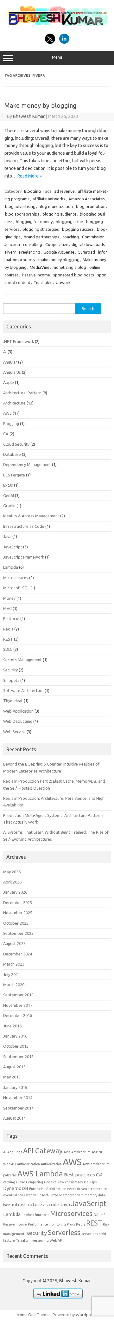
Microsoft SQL (16, 588)
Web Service (14, 731)
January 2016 (15, 1036)
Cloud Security (16, 444)
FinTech (43, 1195)
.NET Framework (18, 341)
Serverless (64, 1232)
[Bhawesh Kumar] (57, 26)
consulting (32, 244)
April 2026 (12, 882)
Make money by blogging (40, 105)
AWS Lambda (40, 1173)
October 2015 (15, 1046)
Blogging (32, 191)
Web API (56, 1240)
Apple (8, 382)
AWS (7, 413)
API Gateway (43, 1151)
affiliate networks (49, 199)
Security (10, 670)
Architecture (14, 403)
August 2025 (14, 943)
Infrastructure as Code (23, 526)
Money (9, 598)
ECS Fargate (14, 475)
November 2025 (17, 912)
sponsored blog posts (73, 275)
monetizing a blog (69, 267)
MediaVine (39, 267)
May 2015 (12, 1077)
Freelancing (29, 252)
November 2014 (17, 1097)
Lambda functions (35, 1215)
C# (6, 433)
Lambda (10, 567)
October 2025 (15, 923)
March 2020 (13, 984)
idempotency (69, 1195)
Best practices (79, 1174)
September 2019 (18, 995)
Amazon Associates (86, 199)
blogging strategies (40, 229)
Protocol (11, 618)
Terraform (23, 1240)
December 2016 (17, 1015)
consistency (74, 1182)
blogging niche (69, 221)
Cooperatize (56, 244)
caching (9, 1182)
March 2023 (13, 964)
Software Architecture (23, 690)
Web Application (18, 711)
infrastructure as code (35, 1204)
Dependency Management (27, 464)
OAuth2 (99, 1215)
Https (54, 1195)
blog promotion (90, 206)
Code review (54, 1182)
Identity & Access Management (31, 516)
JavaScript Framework (23, 557)
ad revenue (64, 191)
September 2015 (18, 1056)
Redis (8, 629)
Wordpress (86, 1314)
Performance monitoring (47, 1224)
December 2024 (17, 954)
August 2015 (14, 1066)
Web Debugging (17, 721)
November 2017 (17, 1005)
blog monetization (56, 206)
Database (12, 454)
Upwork (63, 282)
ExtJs (8, 485)
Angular (10, 362)
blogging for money (34, 221)
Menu (57, 57)
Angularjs (14, 1152)
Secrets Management (22, 659)
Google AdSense (58, 252)
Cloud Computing (29, 1182)
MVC (7, 608)
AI (5, 351)
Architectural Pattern (22, 393)
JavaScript (12, 547)
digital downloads (88, 244)
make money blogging (58, 259)
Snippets (11, 680)
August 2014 (14, 1118)
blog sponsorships (22, 214)
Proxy (71, 1224)
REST (8, 639)
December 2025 (17, 902)
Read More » (29, 175)
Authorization (51, 1164)
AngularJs (12, 372)
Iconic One (26, 1314)
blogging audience (59, 214)
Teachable (43, 282)
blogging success (78, 229)
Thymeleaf (13, 700)
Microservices (15, 577)
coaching (70, 237)
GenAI (8, 495)
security (36, 1233)
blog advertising (20, 206)
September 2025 (18, 933)
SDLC (7, 649)
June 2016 (12, 1026)
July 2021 (11, 974)
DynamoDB (15, 1188)
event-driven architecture (87, 1189)
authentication (28, 1164)
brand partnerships (41, 237)
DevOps (90, 1182)
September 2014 (18, 1108)
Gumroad (86, 252)
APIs (67, 1152)
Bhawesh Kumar (29, 116)
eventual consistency (19, 1195)
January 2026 (15, 892)
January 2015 (15, 1087)
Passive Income (36, 275)
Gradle (9, 505)
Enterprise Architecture (47, 1189)
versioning (40, 1240)
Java (7, 536)
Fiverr (10, 252)
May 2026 (12, 872)
